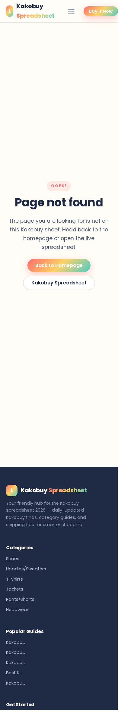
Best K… (14, 673)
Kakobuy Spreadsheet (59, 282)
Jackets (14, 589)
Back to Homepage (59, 265)
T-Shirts (14, 579)
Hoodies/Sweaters (26, 569)
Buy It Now (101, 11)
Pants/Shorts (20, 599)
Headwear (17, 610)
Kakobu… (15, 642)
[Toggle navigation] (71, 11)
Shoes (12, 559)
